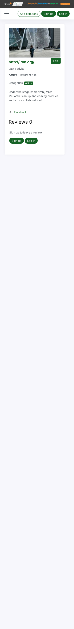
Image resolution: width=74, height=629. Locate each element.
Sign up (48, 13)
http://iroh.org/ (21, 62)
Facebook (20, 112)
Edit (55, 60)
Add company (29, 13)
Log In (63, 13)
